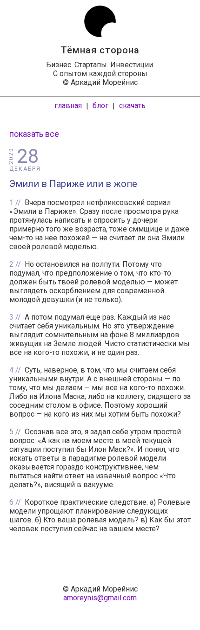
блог (100, 105)
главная (68, 105)
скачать (132, 105)
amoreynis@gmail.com (100, 597)
